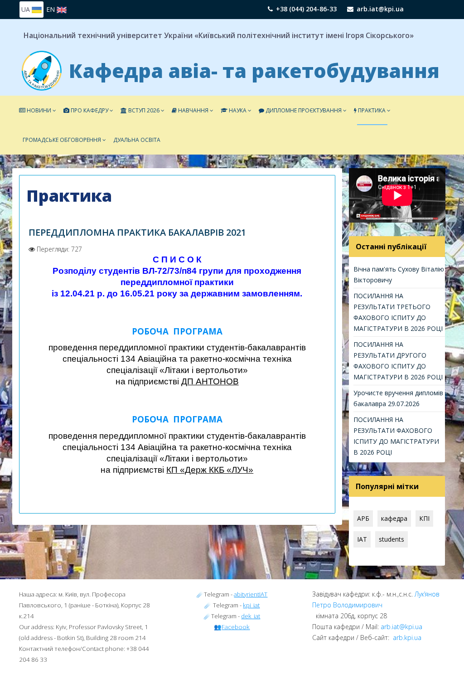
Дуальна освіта (136, 140)
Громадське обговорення (62, 140)
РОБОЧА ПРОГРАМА (177, 331)
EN (51, 9)
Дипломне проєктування (303, 110)
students (391, 539)
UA (26, 9)
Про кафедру (88, 110)
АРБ (363, 518)
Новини (38, 110)
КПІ (424, 518)
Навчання (192, 110)
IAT (362, 539)
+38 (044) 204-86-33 (306, 9)
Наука (237, 110)
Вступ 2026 (143, 110)
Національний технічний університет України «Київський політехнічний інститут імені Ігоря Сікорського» (219, 35)
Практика (371, 110)
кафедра (394, 518)
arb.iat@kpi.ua (380, 9)
